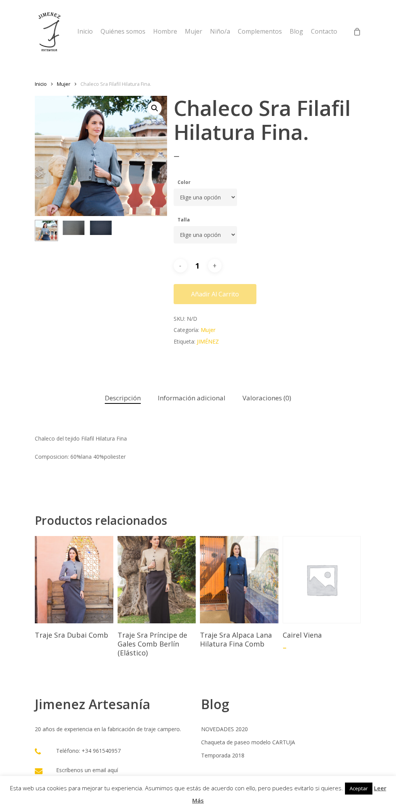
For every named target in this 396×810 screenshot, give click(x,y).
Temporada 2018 (222, 755)
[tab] (122, 398)
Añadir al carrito (215, 294)
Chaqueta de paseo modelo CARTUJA (248, 742)
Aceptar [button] (359, 788)
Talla (184, 219)
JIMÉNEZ (208, 341)
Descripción (123, 397)
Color (184, 182)
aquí (113, 770)
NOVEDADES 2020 (224, 729)
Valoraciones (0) (266, 397)
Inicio (41, 83)
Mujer (63, 83)
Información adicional (191, 397)
